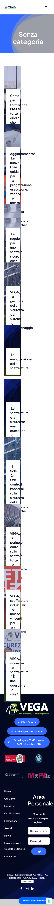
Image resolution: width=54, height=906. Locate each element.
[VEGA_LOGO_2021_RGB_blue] (10, 6)
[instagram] (27, 888)
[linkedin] (32, 888)
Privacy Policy (27, 881)
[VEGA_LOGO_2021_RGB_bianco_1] (27, 704)
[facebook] (21, 888)
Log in (38, 851)
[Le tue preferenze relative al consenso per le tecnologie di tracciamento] (49, 901)
